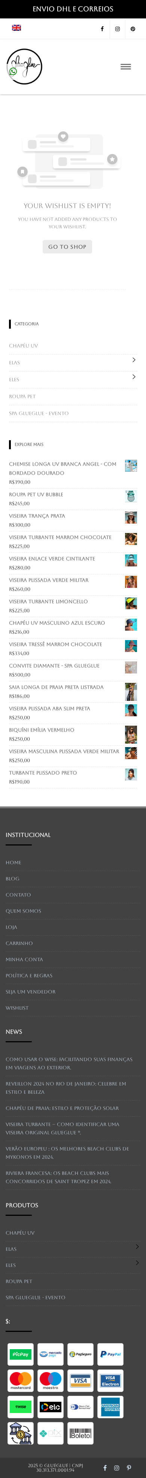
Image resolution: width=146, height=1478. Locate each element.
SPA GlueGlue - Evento (39, 413)
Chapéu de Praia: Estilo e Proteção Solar (62, 1108)
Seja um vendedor (30, 992)
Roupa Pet (22, 396)
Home (13, 862)
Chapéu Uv (23, 346)
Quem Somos (23, 911)
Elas (14, 362)
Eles (14, 379)
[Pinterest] (132, 29)
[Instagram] (117, 29)
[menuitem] (16, 29)
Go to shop (67, 247)
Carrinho (19, 943)
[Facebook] (102, 29)
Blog (12, 879)
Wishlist (17, 1008)
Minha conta (24, 959)
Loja (11, 927)
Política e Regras (29, 975)
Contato (18, 895)
